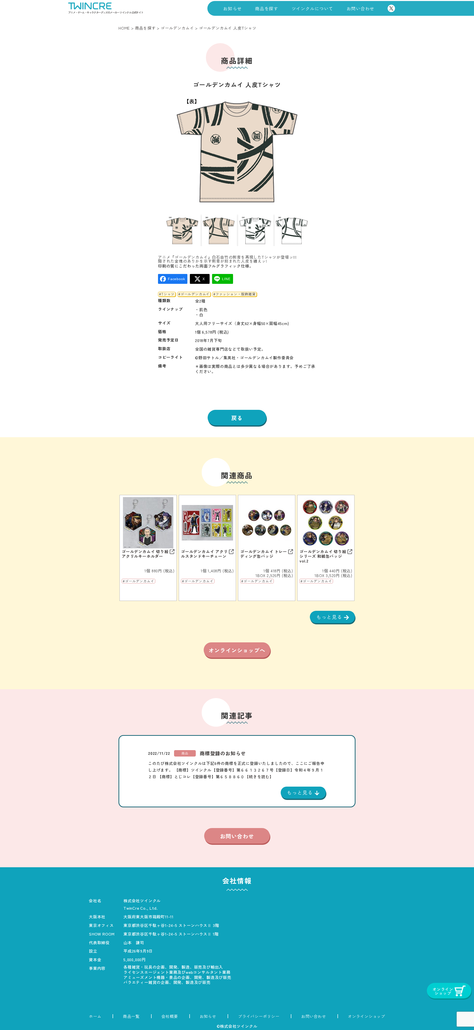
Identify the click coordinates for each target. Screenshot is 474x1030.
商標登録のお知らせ (223, 753)
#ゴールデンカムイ (194, 294)
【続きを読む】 (259, 776)
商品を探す (266, 8)
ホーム (95, 1016)
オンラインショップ (366, 1016)
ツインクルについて (312, 8)
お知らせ (232, 8)
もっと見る (330, 616)
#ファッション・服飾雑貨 (234, 294)
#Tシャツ (167, 294)
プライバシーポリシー (258, 1016)
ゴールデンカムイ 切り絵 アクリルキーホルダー (145, 554)
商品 (184, 753)
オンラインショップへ (237, 650)
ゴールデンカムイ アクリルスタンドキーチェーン (204, 554)
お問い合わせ (361, 8)
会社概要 (169, 1016)
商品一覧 (131, 1016)
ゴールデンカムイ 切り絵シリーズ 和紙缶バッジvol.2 (322, 556)
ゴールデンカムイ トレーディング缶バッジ (263, 554)
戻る (237, 418)
